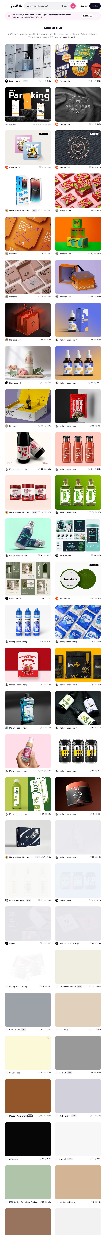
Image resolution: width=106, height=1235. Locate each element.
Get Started (87, 16)
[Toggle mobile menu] (6, 6)
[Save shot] (41, 74)
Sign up (84, 6)
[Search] (73, 6)
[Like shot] (46, 74)
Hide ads (37, 124)
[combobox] (42, 5)
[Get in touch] (36, 74)
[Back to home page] (16, 6)
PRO (25, 81)
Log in (95, 6)
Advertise (47, 124)
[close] (97, 16)
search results (70, 37)
